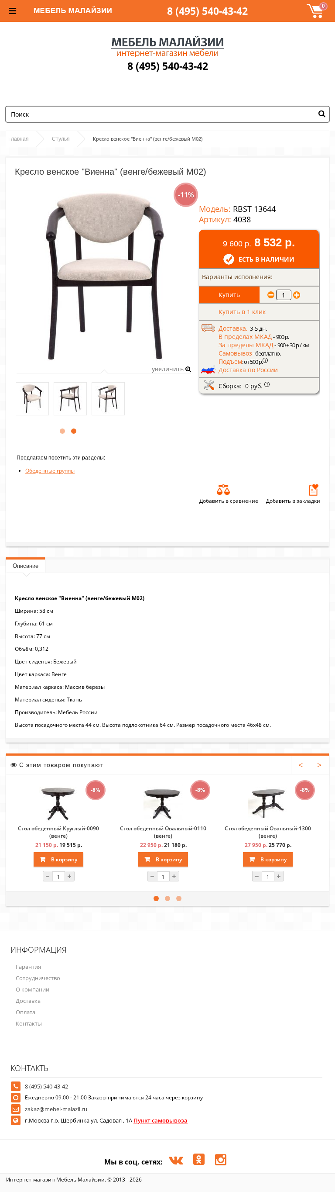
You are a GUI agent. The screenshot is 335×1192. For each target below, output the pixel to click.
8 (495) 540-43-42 (207, 11)
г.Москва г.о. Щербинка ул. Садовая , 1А (106, 1120)
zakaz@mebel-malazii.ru (56, 1109)
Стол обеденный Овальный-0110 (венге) (163, 832)
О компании (32, 989)
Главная (18, 139)
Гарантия (28, 967)
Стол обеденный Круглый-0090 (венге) (58, 832)
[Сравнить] (223, 489)
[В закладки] (313, 489)
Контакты (29, 1023)
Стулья (61, 139)
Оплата (25, 1012)
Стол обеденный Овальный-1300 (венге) (268, 832)
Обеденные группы (50, 470)
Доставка (28, 1001)
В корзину (63, 859)
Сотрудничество (38, 978)
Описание (25, 566)
